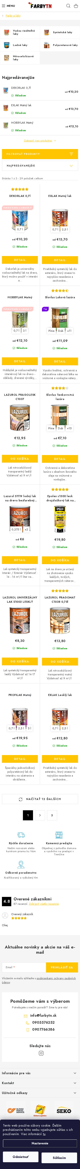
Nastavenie (40, 1143)
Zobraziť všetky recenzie (44, 904)
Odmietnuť (21, 1157)
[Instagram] (41, 1053)
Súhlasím (59, 1158)
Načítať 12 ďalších (43, 799)
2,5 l (65, 229)
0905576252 (43, 1022)
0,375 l (16, 529)
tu (44, 1134)
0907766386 (43, 1029)
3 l (24, 331)
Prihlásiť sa (62, 967)
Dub (60, 331)
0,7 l (20, 229)
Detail (20, 260)
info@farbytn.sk (43, 1015)
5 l (29, 728)
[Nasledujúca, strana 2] (40, 815)
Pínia (52, 331)
